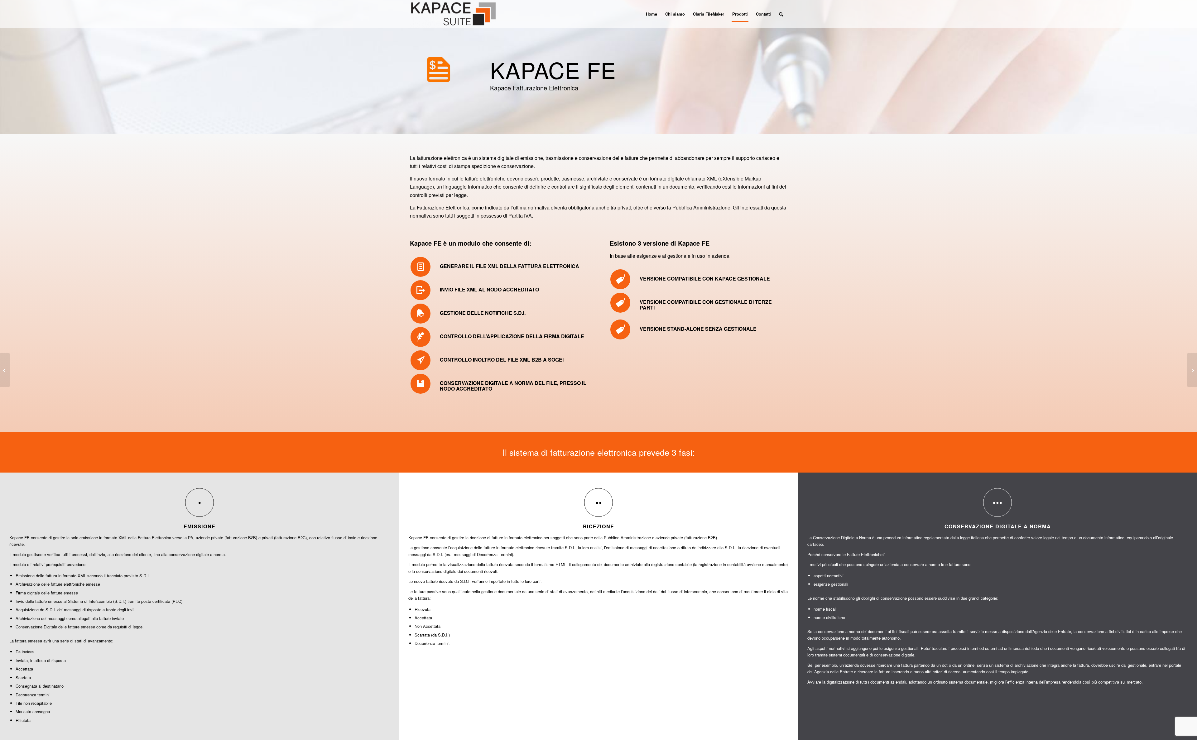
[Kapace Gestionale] (1192, 370)
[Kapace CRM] (5, 370)
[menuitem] (651, 14)
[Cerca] (781, 14)
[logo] (453, 14)
